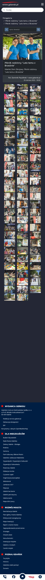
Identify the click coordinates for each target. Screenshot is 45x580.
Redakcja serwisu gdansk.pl (12, 419)
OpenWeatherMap (22, 429)
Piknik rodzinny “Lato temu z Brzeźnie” (21, 20)
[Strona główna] (4, 577)
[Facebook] (13, 577)
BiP (4, 425)
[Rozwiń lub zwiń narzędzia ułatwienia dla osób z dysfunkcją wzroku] (40, 577)
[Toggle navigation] (42, 4)
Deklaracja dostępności (10, 422)
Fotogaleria (7, 18)
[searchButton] (38, 29)
